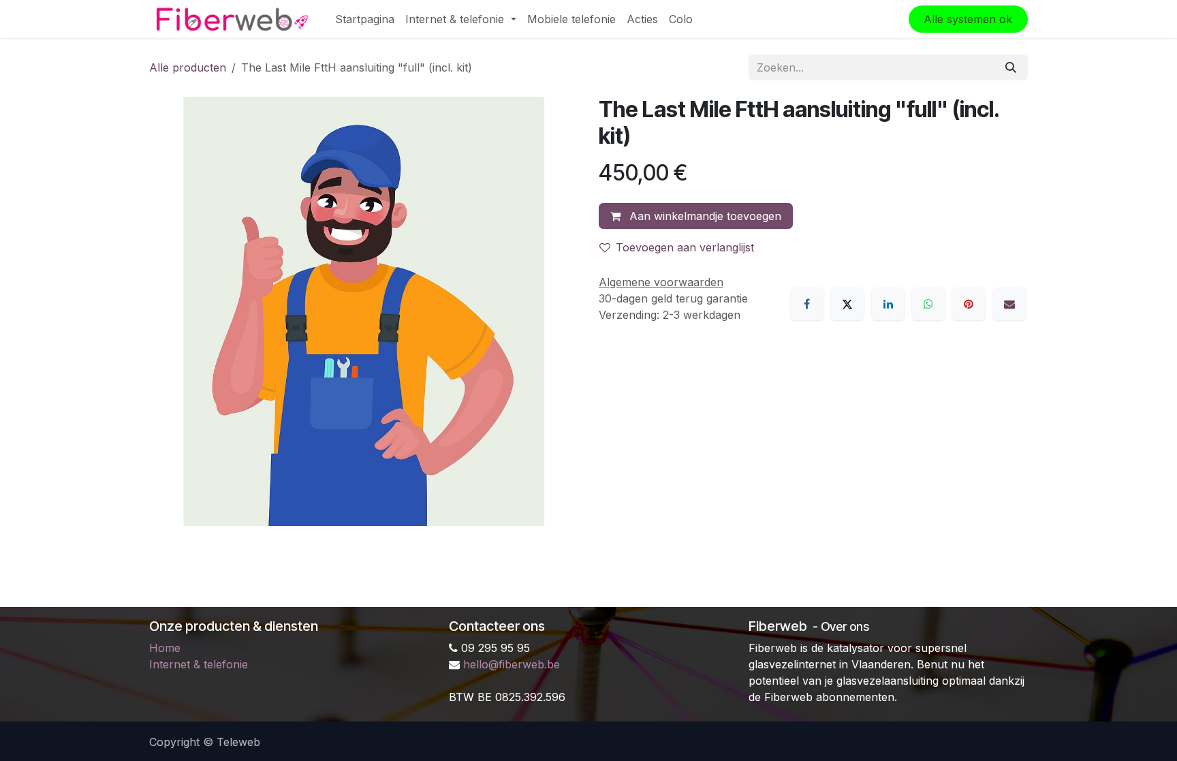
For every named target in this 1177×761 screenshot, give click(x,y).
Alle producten (187, 67)
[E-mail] (1009, 304)
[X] (847, 304)
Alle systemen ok (968, 19)
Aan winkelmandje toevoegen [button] (703, 216)
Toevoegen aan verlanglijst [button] (685, 247)
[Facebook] (807, 304)
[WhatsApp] (928, 304)
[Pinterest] (968, 304)
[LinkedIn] (888, 304)
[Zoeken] (1011, 67)
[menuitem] (365, 19)
